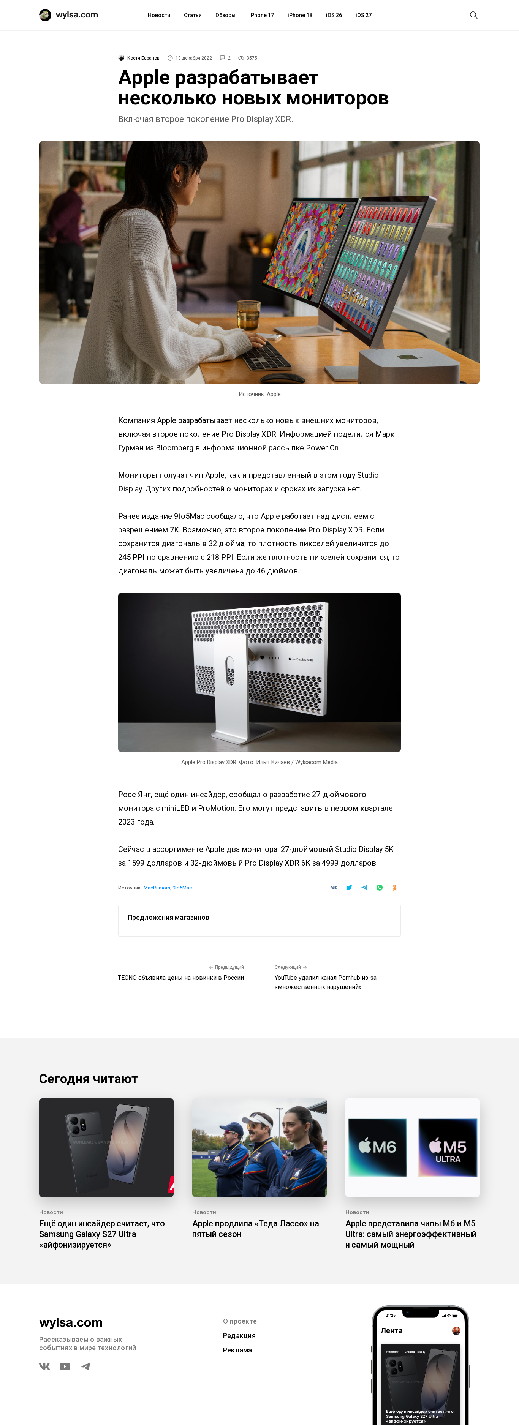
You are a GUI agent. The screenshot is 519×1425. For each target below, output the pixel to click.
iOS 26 (334, 15)
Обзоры (225, 15)
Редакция (239, 1336)
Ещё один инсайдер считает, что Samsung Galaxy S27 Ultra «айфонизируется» (102, 1234)
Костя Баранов (143, 58)
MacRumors (157, 888)
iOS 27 (364, 15)
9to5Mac (182, 888)
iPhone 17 (261, 15)
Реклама (237, 1350)
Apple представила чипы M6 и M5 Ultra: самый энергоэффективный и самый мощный (411, 1234)
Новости (159, 15)
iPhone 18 (300, 15)
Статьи (193, 15)
